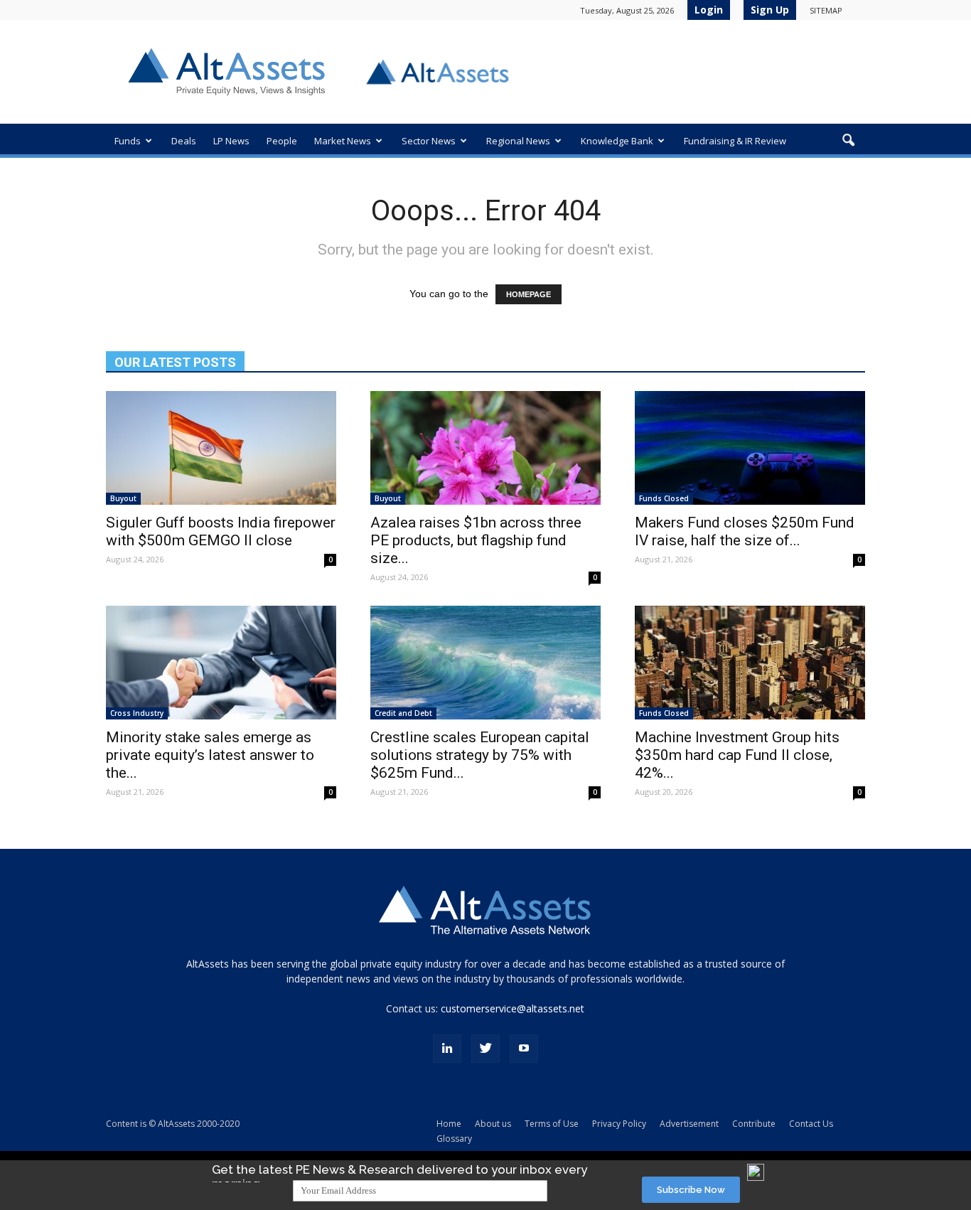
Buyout (123, 498)
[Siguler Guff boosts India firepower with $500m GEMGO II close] (221, 448)
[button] (848, 141)
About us (493, 1124)
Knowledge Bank (617, 140)
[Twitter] (485, 1048)
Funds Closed (664, 498)
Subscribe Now (691, 1189)
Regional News (518, 140)
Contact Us (811, 1124)
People (282, 140)
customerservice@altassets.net (512, 1008)
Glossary (454, 1139)
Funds (127, 140)
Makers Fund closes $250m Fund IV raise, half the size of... (744, 531)
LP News (231, 140)
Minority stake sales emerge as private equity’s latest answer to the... (210, 755)
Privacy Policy (619, 1124)
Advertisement (689, 1124)
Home (448, 1124)
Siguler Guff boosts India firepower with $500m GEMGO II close (221, 531)
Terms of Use (552, 1124)
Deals (183, 140)
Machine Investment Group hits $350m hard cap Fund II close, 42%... (737, 755)
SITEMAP (826, 10)
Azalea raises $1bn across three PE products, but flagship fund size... (475, 540)
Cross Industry (136, 713)
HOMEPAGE (528, 294)
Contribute (754, 1124)
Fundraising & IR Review (735, 140)
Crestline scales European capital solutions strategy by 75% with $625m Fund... (479, 755)
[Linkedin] (447, 1048)
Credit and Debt (403, 713)
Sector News (429, 140)
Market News (342, 140)
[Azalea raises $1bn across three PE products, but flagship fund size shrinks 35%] (485, 448)
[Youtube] (524, 1048)
